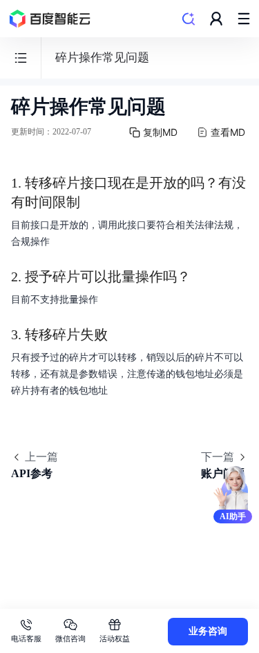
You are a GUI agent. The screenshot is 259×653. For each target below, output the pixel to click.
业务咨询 (208, 631)
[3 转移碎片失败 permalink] (121, 334)
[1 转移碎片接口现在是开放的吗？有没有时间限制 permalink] (94, 183)
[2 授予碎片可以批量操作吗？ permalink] (204, 276)
